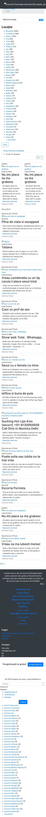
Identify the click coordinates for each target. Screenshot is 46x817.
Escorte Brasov (10, 747)
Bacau (8, 62)
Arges (8, 44)
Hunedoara (10, 106)
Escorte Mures (10, 778)
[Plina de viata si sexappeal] (13, 216)
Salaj (8, 88)
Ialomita (9, 132)
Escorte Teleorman (12, 809)
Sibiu (8, 57)
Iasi (7, 49)
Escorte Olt (8, 739)
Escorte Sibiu (9, 710)
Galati (8, 67)
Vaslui (8, 137)
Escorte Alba (9, 723)
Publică (23, 702)
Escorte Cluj (9, 770)
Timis (8, 41)
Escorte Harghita (11, 791)
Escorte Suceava (11, 760)
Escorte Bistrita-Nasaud (14, 767)
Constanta (10, 34)
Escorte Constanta (11, 708)
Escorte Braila (10, 749)
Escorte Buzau (10, 762)
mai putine (8, 814)
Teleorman (10, 129)
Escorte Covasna (11, 783)
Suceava (9, 111)
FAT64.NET (23, 624)
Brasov (8, 36)
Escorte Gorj (9, 775)
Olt (7, 78)
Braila (8, 93)
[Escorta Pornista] (9, 482)
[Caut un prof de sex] (11, 304)
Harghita (9, 116)
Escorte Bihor (9, 773)
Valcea (8, 96)
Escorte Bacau (10, 716)
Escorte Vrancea (11, 744)
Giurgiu (9, 134)
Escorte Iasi (9, 713)
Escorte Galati (10, 729)
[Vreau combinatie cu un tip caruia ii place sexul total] (23, 271)
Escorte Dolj (9, 741)
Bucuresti (9, 31)
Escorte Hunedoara (12, 736)
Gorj (7, 119)
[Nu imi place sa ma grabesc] (11, 167)
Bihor (8, 59)
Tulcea (8, 101)
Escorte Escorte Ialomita (14, 757)
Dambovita (10, 80)
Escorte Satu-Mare (12, 798)
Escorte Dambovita (12, 804)
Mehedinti (10, 124)
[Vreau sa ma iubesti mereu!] (13, 538)
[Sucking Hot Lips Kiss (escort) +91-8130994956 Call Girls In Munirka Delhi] (23, 414)
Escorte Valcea (10, 734)
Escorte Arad (9, 731)
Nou (38, 157)
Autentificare (9, 694)
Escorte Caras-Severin (13, 801)
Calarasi (9, 98)
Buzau (8, 75)
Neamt (8, 114)
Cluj (7, 39)
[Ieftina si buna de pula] (11, 387)
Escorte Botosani (11, 752)
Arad (8, 65)
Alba (8, 52)
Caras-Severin (11, 121)
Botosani (9, 90)
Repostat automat (10, 201)
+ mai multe (11, 140)
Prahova (9, 46)
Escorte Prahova (11, 718)
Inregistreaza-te (35, 664)
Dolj (7, 54)
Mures (8, 85)
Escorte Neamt (10, 796)
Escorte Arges (10, 726)
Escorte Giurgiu (10, 785)
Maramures (10, 70)
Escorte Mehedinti (11, 788)
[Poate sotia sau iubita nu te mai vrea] (17, 451)
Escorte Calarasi (11, 780)
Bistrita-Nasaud (12, 83)
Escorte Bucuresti (11, 705)
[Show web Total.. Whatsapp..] (14, 332)
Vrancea (9, 109)
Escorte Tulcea (10, 754)
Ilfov (7, 103)
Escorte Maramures (12, 765)
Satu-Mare (10, 72)
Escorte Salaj (9, 806)
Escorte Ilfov (9, 793)
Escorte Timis (9, 721)
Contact (5, 638)
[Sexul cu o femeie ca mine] (13, 359)
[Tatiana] (5, 241)
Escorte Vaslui (10, 811)
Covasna (9, 127)
